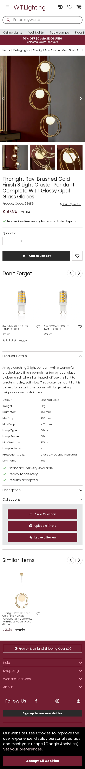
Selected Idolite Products (42, 40)
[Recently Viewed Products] (60, 7)
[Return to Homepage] (29, 7)
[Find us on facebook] (36, 701)
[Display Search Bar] (51, 5)
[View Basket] (78, 7)
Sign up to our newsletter (42, 713)
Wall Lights (36, 32)
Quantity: (9, 233)
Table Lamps (59, 32)
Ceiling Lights (12, 32)
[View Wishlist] (69, 7)
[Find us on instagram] (57, 701)
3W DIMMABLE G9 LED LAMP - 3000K (15, 328)
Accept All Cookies (42, 761)
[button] (3, 98)
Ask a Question (71, 204)
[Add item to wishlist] (77, 256)
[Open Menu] (7, 7)
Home (6, 50)
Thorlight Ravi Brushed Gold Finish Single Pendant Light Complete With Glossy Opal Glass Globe (17, 619)
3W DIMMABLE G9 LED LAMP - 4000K (57, 328)
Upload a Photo (45, 526)
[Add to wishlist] (38, 327)
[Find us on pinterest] (78, 701)
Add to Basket (39, 256)
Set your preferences (22, 749)
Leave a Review (45, 537)
